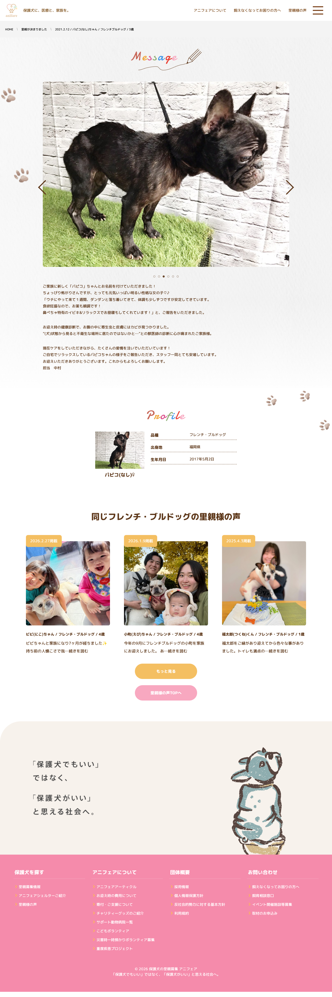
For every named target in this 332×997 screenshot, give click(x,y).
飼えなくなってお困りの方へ (257, 10)
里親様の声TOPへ (166, 693)
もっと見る (166, 671)
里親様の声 (297, 10)
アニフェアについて (210, 10)
